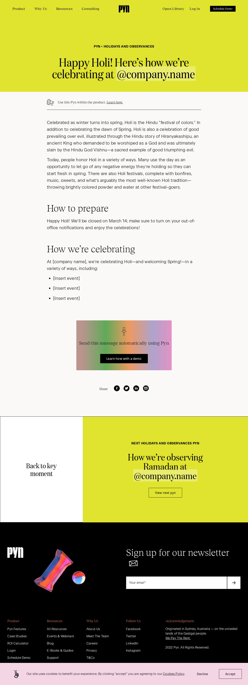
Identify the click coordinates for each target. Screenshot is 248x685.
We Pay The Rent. (178, 638)
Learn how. (115, 102)
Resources (64, 9)
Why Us (40, 9)
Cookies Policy (173, 674)
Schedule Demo (222, 8)
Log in (195, 9)
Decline (202, 674)
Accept (230, 674)
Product (18, 9)
